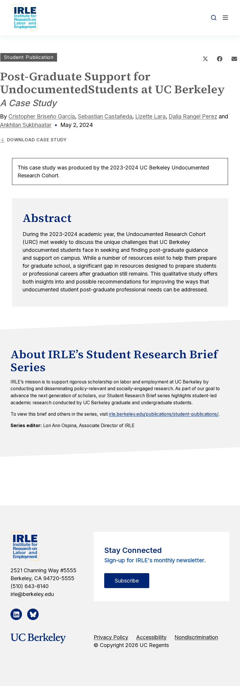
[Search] (213, 17)
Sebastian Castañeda (105, 116)
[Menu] (225, 17)
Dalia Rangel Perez (193, 116)
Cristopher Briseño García (41, 116)
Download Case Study (37, 139)
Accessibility (151, 637)
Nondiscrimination (196, 637)
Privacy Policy (111, 637)
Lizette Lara (150, 116)
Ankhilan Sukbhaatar (26, 125)
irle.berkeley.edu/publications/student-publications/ (163, 414)
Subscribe (127, 581)
